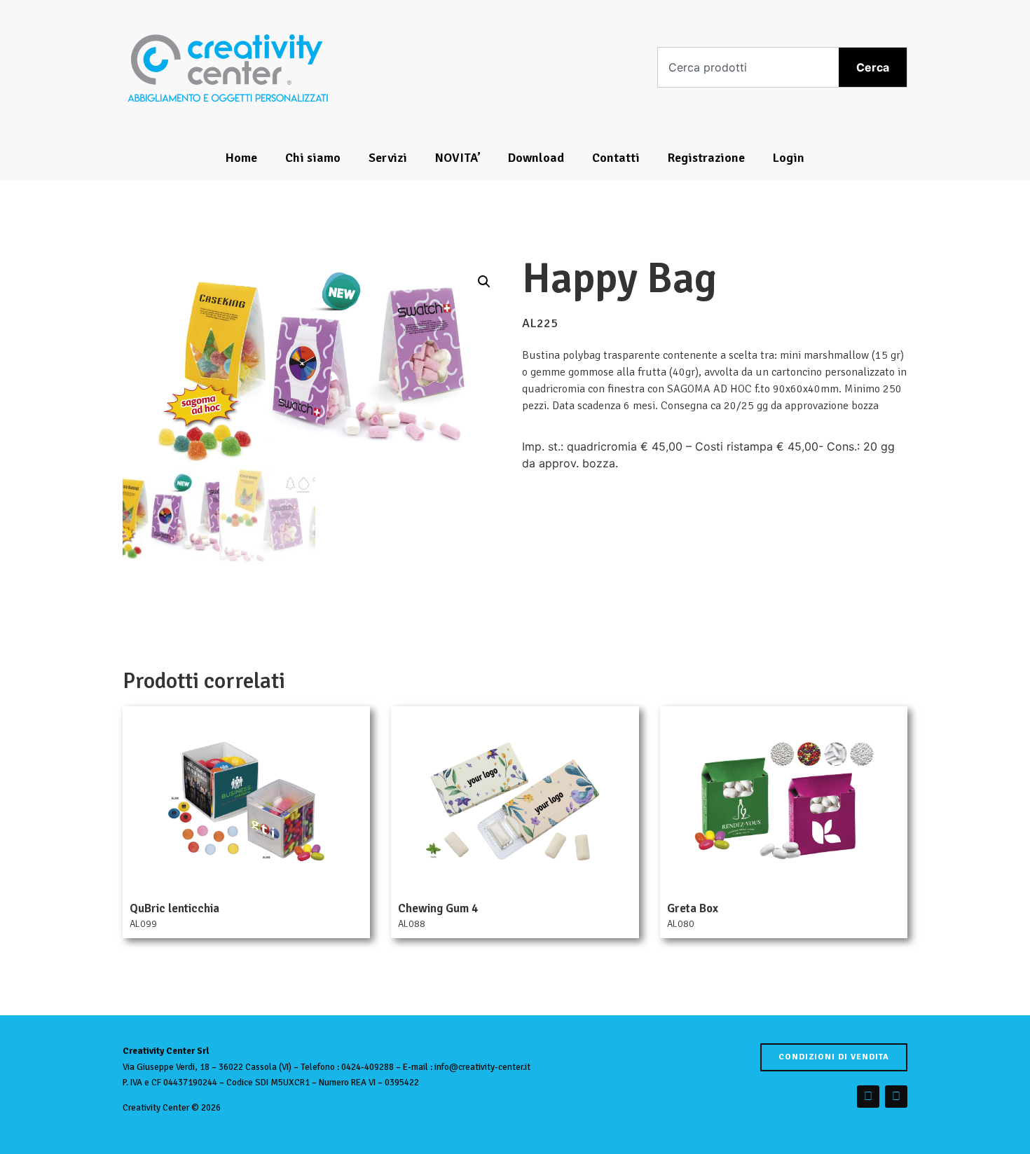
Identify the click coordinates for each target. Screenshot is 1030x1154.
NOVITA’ (457, 157)
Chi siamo (313, 157)
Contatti (616, 157)
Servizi (388, 157)
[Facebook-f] (868, 1096)
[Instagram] (896, 1096)
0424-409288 (367, 1067)
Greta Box (692, 908)
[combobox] (748, 67)
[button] (484, 281)
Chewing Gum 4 (438, 908)
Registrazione (706, 157)
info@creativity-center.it (482, 1067)
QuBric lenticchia (174, 908)
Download (536, 157)
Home (241, 157)
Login (788, 157)
